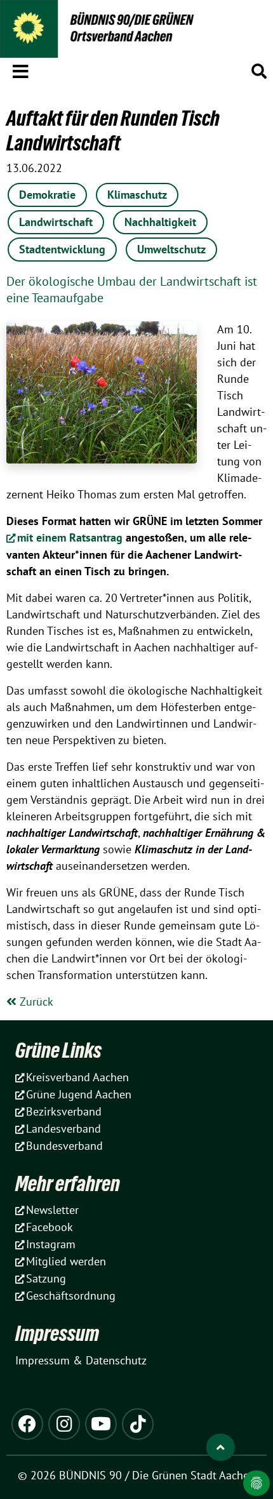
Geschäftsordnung (71, 1295)
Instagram (51, 1244)
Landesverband (63, 1128)
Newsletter (52, 1210)
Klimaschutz (137, 194)
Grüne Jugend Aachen (78, 1094)
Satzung (46, 1278)
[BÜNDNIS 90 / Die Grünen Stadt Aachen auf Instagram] (64, 1424)
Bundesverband (64, 1145)
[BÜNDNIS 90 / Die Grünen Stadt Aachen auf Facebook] (27, 1424)
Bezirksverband (64, 1111)
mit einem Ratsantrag (70, 537)
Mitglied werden (66, 1261)
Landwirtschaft (56, 222)
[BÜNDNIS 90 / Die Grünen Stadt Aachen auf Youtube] (101, 1424)
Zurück (35, 1001)
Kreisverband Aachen (77, 1077)
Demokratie (47, 194)
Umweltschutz (171, 249)
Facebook (49, 1227)
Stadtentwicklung (62, 249)
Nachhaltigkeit (160, 222)
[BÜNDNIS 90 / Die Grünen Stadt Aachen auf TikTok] (138, 1424)
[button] (21, 69)
